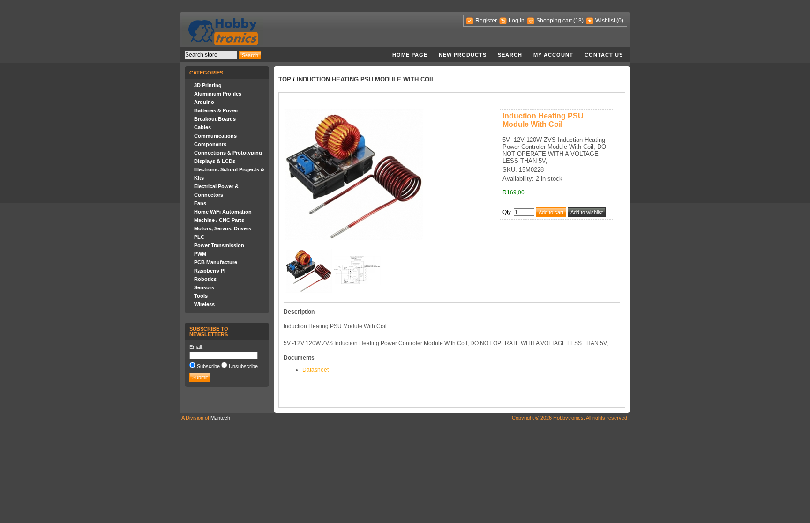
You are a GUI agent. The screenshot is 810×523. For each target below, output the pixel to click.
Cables (202, 127)
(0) (619, 20)
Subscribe (208, 366)
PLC (199, 237)
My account (553, 55)
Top (284, 79)
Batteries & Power (216, 110)
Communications (215, 136)
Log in (517, 20)
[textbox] (211, 55)
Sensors (204, 287)
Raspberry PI (209, 270)
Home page (410, 55)
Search (510, 55)
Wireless (204, 304)
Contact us (604, 55)
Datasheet (315, 370)
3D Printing (208, 85)
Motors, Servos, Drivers (222, 228)
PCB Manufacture (215, 262)
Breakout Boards (215, 119)
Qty (506, 212)
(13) (578, 20)
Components (210, 144)
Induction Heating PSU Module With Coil (366, 79)
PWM (200, 254)
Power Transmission (219, 245)
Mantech (220, 417)
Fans (200, 203)
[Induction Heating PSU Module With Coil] (308, 290)
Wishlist (605, 20)
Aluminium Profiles (217, 93)
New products (463, 55)
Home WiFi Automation (223, 211)
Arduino (204, 102)
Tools (201, 296)
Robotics (205, 279)
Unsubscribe (243, 366)
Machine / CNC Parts (219, 220)
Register (486, 20)
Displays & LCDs (214, 161)
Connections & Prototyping (228, 152)
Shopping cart (554, 20)
